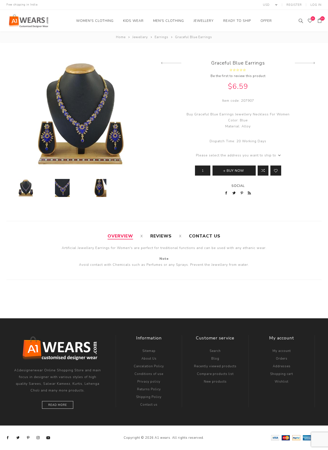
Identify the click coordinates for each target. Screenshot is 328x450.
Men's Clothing (168, 20)
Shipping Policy (149, 397)
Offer (266, 20)
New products (215, 381)
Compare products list (215, 374)
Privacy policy (148, 381)
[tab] (120, 236)
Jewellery (204, 20)
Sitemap (149, 351)
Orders (281, 358)
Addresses (282, 366)
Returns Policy (149, 389)
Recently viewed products (215, 366)
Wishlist (281, 381)
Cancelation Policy (149, 366)
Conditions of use (148, 374)
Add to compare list (263, 171)
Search (215, 351)
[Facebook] (8, 438)
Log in (316, 5)
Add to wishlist (275, 171)
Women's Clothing (95, 20)
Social (238, 186)
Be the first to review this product (238, 76)
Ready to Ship (237, 20)
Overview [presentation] (120, 236)
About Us (149, 358)
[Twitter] (18, 438)
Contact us (149, 405)
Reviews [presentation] (161, 236)
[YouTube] (48, 438)
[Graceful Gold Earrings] (305, 63)
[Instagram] (38, 438)
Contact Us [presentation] (204, 236)
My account (282, 351)
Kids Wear (133, 20)
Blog (215, 358)
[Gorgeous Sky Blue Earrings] (171, 63)
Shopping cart (281, 374)
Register (294, 5)
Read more (57, 405)
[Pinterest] (28, 438)
